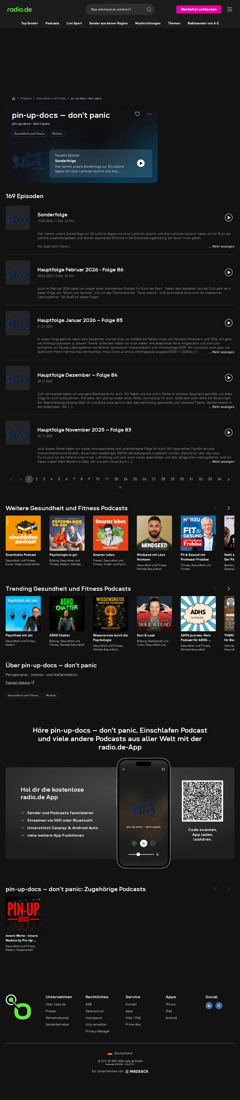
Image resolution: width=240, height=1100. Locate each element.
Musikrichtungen (148, 23)
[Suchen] (149, 9)
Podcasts (52, 23)
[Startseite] (13, 98)
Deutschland (122, 1053)
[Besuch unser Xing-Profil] (219, 1005)
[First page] (11, 479)
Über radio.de (56, 1004)
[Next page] (228, 479)
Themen (174, 23)
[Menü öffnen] (229, 9)
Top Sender (29, 23)
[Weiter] (228, 506)
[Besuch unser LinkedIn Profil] (209, 1005)
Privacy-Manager (98, 1031)
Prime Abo (133, 1024)
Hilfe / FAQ (133, 1018)
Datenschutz (95, 1011)
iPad (169, 1011)
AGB (89, 1004)
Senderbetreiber (57, 1024)
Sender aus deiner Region (108, 23)
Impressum (94, 1018)
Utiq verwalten (96, 1024)
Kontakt (131, 1004)
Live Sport (74, 23)
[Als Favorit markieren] (137, 114)
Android (171, 1018)
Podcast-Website (18, 682)
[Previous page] (20, 479)
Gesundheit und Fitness (29, 134)
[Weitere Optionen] (149, 114)
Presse (51, 1011)
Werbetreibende (57, 1018)
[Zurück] (215, 506)
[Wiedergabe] (141, 163)
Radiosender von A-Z (203, 23)
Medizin (57, 134)
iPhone (171, 1004)
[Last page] (120, 487)
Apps (129, 1011)
